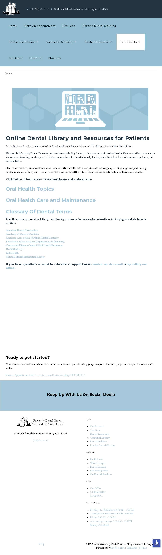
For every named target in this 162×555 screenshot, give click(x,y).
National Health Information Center (25, 256)
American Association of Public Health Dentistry (32, 237)
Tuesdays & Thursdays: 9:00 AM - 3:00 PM (111, 513)
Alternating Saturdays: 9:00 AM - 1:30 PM (111, 521)
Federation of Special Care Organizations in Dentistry (35, 241)
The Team (95, 430)
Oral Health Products (101, 474)
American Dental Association (22, 230)
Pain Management (99, 470)
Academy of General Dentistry (22, 234)
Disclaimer (132, 547)
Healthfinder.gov (15, 249)
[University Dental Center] (11, 8)
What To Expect (98, 463)
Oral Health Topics (30, 189)
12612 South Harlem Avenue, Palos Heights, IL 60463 (81, 9)
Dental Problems (98, 441)
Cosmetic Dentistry (100, 437)
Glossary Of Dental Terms (39, 212)
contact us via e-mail (107, 264)
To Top (40, 544)
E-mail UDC (96, 495)
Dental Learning (98, 466)
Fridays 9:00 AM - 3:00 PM (103, 517)
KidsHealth (12, 253)
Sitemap (143, 547)
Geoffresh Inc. (117, 547)
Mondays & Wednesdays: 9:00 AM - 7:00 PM (112, 509)
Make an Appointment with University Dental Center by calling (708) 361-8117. (45, 375)
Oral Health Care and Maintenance (51, 200)
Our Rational (96, 426)
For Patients (96, 459)
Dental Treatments (99, 434)
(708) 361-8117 (40, 440)
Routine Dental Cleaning (102, 445)
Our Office (95, 488)
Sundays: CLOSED (99, 525)
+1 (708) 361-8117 (39, 9)
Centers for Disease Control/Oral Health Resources (34, 245)
